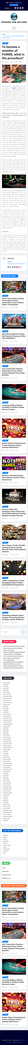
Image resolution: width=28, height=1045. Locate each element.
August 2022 (6, 771)
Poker (4, 847)
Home (3, 34)
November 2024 (7, 720)
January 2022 (6, 785)
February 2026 (7, 694)
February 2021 (7, 806)
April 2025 (6, 712)
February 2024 (7, 738)
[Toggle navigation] (14, 28)
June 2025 (6, 708)
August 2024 (6, 726)
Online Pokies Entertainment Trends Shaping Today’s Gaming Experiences (13, 445)
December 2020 (7, 810)
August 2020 (6, 818)
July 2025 (5, 706)
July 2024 (5, 728)
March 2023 (6, 757)
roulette (5, 851)
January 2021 (6, 808)
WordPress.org (6, 878)
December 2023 (7, 742)
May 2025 (5, 710)
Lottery (5, 843)
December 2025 (7, 696)
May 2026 (5, 688)
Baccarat (5, 835)
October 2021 (7, 791)
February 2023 (7, 759)
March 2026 (6, 692)
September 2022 (7, 769)
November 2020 (7, 812)
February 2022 (7, 783)
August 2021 (6, 795)
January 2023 (6, 761)
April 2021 (6, 802)
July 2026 (5, 685)
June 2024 (6, 730)
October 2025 (7, 700)
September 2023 (7, 747)
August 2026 (6, 683)
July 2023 (5, 751)
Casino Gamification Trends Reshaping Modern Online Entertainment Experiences (13, 583)
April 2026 (6, 690)
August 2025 (6, 704)
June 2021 (6, 799)
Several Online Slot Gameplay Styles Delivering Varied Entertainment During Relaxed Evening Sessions (14, 512)
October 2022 (7, 767)
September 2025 (7, 702)
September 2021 (7, 793)
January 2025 (6, 716)
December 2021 (7, 787)
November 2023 (7, 743)
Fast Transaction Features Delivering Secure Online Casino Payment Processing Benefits (13, 372)
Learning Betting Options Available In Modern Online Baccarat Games (13, 407)
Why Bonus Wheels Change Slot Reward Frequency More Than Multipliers (14, 336)
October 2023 (7, 745)
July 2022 (5, 773)
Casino (5, 839)
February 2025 (7, 714)
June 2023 (6, 753)
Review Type (6, 849)
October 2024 (7, 722)
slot (4, 853)
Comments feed (6, 875)
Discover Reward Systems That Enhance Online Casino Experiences (13, 477)
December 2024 (7, 718)
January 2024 (6, 740)
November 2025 (7, 698)
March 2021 (6, 804)
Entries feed (5, 871)
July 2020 (5, 820)
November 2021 (7, 789)
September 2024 (7, 724)
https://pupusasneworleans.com (16, 263)
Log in (3, 868)
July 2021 (5, 797)
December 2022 (7, 763)
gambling (5, 841)
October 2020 (7, 814)
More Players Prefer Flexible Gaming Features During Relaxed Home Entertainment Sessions (14, 548)
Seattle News (10, 1042)
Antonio (7, 62)
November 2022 (7, 765)
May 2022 (5, 777)
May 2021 (5, 800)
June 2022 (6, 775)
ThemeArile (18, 1042)
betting (5, 837)
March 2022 (6, 781)
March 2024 (6, 736)
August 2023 (6, 749)
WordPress (22, 1040)
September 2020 (7, 816)
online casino (6, 845)
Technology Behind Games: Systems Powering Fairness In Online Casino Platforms (13, 617)
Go (23, 632)
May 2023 (5, 755)
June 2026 (6, 687)
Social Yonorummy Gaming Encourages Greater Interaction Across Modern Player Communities (13, 301)
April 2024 (6, 734)
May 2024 (5, 732)
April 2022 (6, 779)
